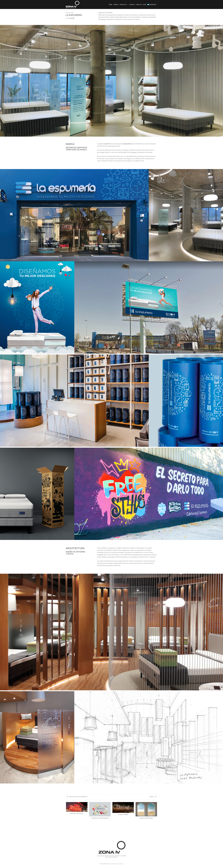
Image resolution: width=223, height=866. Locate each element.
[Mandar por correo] (70, 18)
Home (110, 4)
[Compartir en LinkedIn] (73, 18)
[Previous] (66, 819)
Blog (144, 4)
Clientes (131, 4)
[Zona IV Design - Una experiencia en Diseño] (73, 4)
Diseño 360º (70, 13)
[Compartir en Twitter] (68, 18)
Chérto (152, 797)
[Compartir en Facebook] (66, 18)
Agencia (116, 4)
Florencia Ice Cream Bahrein (78, 797)
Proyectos (123, 4)
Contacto (139, 4)
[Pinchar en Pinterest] (71, 18)
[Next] (157, 819)
